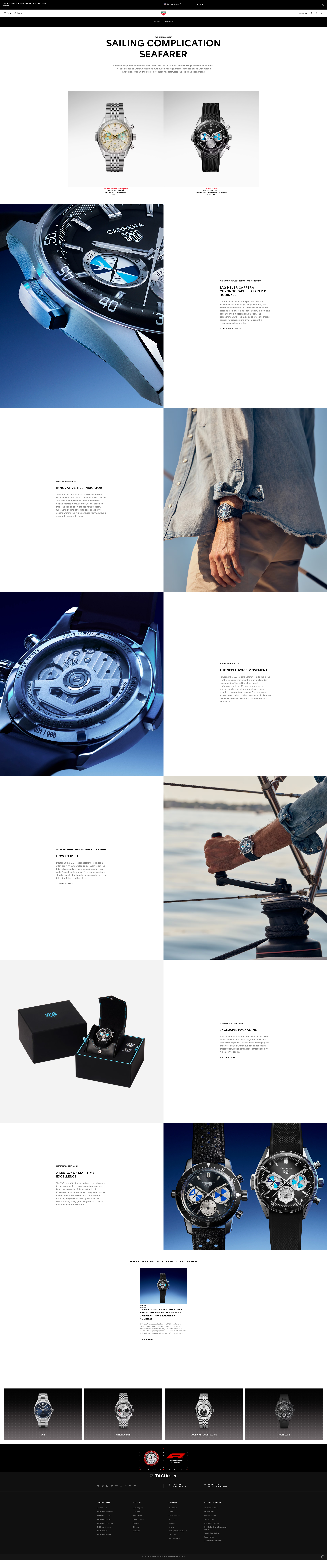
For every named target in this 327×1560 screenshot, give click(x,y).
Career (135, 1523)
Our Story (136, 1512)
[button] (317, 13)
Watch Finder (102, 1508)
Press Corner (137, 1519)
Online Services (174, 1515)
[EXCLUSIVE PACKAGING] (82, 1041)
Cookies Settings (210, 1515)
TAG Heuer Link (102, 1531)
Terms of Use (209, 1519)
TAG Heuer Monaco (104, 1527)
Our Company (138, 1508)
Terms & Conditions (211, 1508)
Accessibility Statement (212, 1541)
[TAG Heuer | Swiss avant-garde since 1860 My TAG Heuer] (163, 1476)
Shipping (172, 1523)
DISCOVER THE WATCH (231, 329)
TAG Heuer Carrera (103, 1515)
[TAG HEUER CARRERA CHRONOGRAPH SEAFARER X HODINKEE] (82, 306)
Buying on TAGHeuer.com (178, 1531)
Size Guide (172, 1535)
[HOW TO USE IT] (245, 868)
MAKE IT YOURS (228, 1057)
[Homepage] (163, 13)
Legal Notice (209, 1537)
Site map (136, 1527)
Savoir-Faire (137, 1515)
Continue (200, 4)
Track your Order (175, 1538)
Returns (171, 1527)
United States (173, 4)
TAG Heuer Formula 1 (104, 1519)
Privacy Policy (209, 1512)
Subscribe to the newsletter (218, 1485)
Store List (136, 1531)
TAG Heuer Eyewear (104, 1535)
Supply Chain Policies (212, 1533)
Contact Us (173, 1508)
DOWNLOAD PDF (66, 884)
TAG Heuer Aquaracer (105, 1523)
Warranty (172, 1519)
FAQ (170, 1512)
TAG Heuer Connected (105, 1512)
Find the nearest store (180, 1485)
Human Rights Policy (211, 1523)
